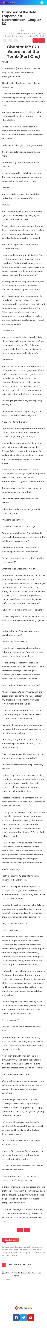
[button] (42, 2)
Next (42, 40)
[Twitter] (23, 1317)
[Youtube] (30, 1317)
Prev (36, 40)
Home (23, 30)
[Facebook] (16, 1317)
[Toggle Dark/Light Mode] (16, 40)
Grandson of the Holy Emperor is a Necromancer (24, 33)
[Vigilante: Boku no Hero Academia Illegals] (5, 1272)
